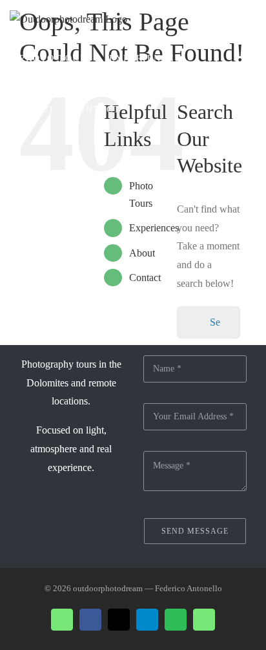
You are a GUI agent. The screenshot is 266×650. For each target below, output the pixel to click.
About (142, 252)
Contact (145, 277)
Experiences (154, 227)
